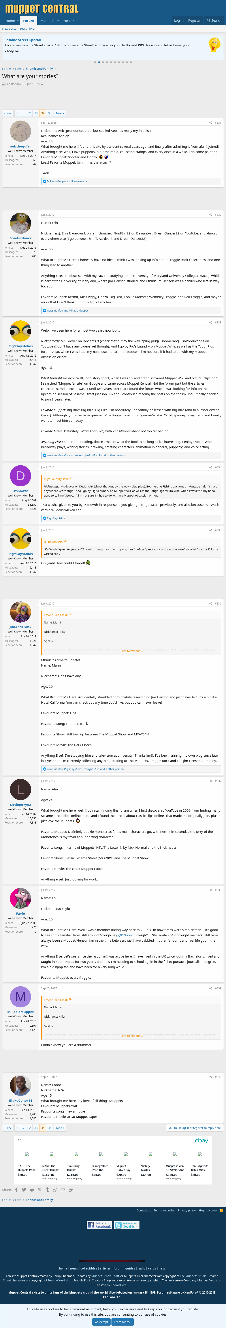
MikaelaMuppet (20, 1011)
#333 (218, 322)
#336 (218, 603)
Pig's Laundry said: (56, 479)
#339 (218, 988)
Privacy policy (187, 1210)
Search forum (28, 28)
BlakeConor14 (20, 1100)
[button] (18, 20)
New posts (9, 28)
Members (48, 20)
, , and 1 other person (85, 455)
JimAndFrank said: (56, 615)
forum (117, 1268)
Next (59, 113)
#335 (218, 530)
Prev (8, 113)
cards (152, 1268)
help (162, 1268)
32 (29, 113)
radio (141, 1268)
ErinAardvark (20, 238)
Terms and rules (164, 1210)
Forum (28, 20)
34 (42, 113)
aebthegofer (20, 146)
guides (130, 1268)
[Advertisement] (113, 98)
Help (67, 20)
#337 (218, 781)
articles (105, 1268)
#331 (218, 123)
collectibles (89, 1268)
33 (36, 113)
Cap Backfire (13, 84)
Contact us (144, 1210)
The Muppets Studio (193, 1276)
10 (131, 62)
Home (10, 20)
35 (49, 113)
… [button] (23, 113)
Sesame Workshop (60, 1280)
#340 (218, 1077)
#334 (218, 467)
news (74, 1268)
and (67, 181)
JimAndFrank (20, 627)
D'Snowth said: (53, 542)
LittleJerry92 (20, 804)
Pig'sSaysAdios (21, 346)
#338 (218, 890)
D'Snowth (20, 491)
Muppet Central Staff (105, 1276)
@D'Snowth (127, 935)
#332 (218, 215)
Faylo (20, 913)
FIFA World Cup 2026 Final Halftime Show (74, 40)
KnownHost (118, 1285)
